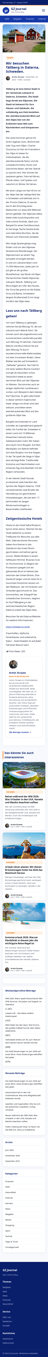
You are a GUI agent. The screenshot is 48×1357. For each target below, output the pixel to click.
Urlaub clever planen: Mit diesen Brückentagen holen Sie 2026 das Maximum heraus (24, 869)
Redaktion (7, 1321)
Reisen (10, 58)
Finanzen (30, 18)
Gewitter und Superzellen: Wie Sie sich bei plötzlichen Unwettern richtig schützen (22, 1107)
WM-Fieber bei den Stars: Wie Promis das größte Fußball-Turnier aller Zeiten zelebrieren (22, 1028)
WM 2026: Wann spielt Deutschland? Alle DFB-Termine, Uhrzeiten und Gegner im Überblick (23, 1001)
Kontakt (6, 1325)
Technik (8, 1236)
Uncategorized (12, 1247)
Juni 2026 (9, 1150)
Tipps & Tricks (11, 1241)
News (7, 1208)
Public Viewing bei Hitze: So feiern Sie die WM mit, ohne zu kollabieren (22, 1128)
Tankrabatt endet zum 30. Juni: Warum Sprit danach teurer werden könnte (22, 1041)
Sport (7, 1230)
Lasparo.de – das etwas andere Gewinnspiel (19, 1014)
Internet (42, 18)
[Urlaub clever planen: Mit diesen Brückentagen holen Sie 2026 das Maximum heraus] (24, 845)
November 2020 (12, 1155)
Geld (7, 18)
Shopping (9, 1225)
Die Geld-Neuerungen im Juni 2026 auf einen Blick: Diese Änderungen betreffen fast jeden (23, 1054)
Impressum (8, 1338)
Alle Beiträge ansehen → (20, 732)
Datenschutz (8, 1343)
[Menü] (43, 11)
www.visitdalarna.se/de (18, 626)
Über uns (7, 1317)
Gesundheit (10, 1192)
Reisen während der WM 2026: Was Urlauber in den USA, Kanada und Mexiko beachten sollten (24, 799)
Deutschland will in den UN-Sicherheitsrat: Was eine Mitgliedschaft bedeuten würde (23, 1095)
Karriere (9, 1203)
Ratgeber (17, 18)
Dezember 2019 (12, 1161)
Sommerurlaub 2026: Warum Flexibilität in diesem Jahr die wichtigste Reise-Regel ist (21, 940)
